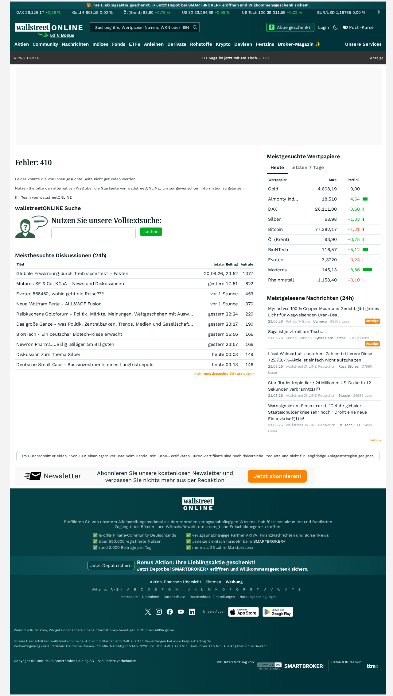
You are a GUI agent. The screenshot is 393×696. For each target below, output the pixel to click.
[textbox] (93, 233)
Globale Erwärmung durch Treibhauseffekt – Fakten (72, 273)
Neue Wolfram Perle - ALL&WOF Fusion (59, 304)
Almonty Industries (288, 199)
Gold (273, 189)
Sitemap (213, 581)
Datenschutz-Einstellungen (212, 597)
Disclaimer (150, 597)
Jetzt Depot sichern (111, 565)
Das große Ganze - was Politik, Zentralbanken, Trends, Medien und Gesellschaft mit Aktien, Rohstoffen (128, 324)
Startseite (110, 188)
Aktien (21, 44)
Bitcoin (275, 229)
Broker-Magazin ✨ (299, 44)
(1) (313, 389)
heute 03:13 (225, 364)
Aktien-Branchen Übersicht (175, 581)
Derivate (176, 44)
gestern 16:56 (223, 334)
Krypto (223, 44)
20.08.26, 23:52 (221, 273)
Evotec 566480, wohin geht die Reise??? (60, 293)
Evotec (275, 259)
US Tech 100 (349, 425)
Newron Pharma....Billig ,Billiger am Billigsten (65, 344)
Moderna (277, 270)
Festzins (265, 44)
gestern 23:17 (223, 324)
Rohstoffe (201, 44)
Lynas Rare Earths (330, 338)
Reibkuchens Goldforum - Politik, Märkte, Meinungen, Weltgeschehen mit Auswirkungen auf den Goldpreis (131, 314)
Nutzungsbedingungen (258, 597)
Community (45, 44)
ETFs (134, 44)
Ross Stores (348, 366)
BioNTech (278, 249)
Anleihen (154, 44)
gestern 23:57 (223, 344)
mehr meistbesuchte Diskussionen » (224, 374)
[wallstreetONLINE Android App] (278, 615)
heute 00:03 (225, 354)
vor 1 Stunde (224, 293)
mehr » (375, 440)
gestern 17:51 (223, 283)
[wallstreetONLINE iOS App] (243, 615)
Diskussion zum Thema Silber (48, 354)
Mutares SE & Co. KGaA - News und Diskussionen (70, 283)
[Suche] (194, 27)
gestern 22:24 (223, 314)
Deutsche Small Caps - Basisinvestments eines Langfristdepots (85, 364)
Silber (274, 219)
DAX (272, 209)
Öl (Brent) (278, 239)
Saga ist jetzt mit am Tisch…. (218, 58)
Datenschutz (174, 597)
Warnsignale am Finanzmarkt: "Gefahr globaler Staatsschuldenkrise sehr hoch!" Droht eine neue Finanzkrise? (317, 412)
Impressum (128, 597)
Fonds (118, 44)
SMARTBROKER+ (269, 541)
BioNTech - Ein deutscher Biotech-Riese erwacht (69, 334)
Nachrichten (75, 44)
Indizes (100, 44)
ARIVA (159, 630)
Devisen (243, 44)
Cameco (320, 321)
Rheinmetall (281, 280)
